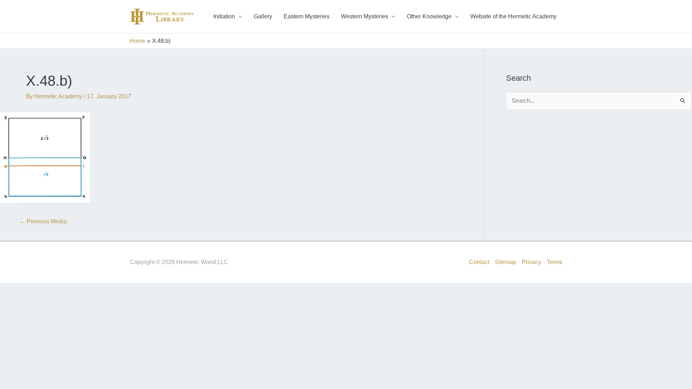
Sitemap (505, 262)
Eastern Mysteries (306, 16)
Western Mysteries (364, 16)
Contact (479, 262)
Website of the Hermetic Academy (513, 16)
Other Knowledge (429, 16)
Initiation (224, 16)
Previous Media (43, 221)
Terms (554, 262)
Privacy (531, 262)
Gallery (263, 16)
